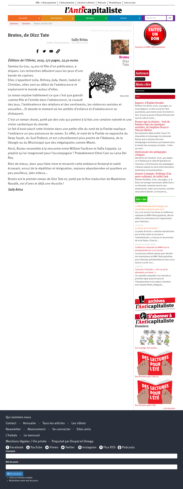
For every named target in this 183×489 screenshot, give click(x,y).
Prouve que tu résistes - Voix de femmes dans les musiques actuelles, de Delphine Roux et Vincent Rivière (152, 126)
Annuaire (29, 423)
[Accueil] (91, 10)
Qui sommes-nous (18, 417)
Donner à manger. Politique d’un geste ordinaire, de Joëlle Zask (153, 175)
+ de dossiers (169, 409)
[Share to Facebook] (37, 51)
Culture (117, 19)
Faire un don (130, 3)
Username (10, 451)
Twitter (69, 447)
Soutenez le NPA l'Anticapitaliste (150, 47)
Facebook (16, 447)
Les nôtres (78, 423)
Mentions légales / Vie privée (26, 441)
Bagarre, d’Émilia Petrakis (149, 102)
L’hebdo (11, 435)
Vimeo (53, 447)
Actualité (17, 19)
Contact (11, 423)
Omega (88, 441)
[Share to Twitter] (44, 51)
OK (170, 18)
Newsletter (13, 429)
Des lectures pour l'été (145, 405)
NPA (137, 203)
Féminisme (139, 91)
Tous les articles (53, 423)
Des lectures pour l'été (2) (147, 377)
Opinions (84, 19)
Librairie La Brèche (86, 3)
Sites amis (83, 429)
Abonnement (36, 429)
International (51, 19)
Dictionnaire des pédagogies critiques (151, 153)
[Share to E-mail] (51, 51)
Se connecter (61, 429)
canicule (139, 267)
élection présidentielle (145, 245)
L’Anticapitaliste (66, 3)
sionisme (139, 225)
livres (137, 97)
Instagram (89, 447)
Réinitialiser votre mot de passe (23, 481)
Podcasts (102, 3)
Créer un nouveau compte (20, 478)
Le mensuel (32, 435)
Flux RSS (110, 447)
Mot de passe (12, 462)
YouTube (36, 447)
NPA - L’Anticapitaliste (46, 3)
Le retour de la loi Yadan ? (146, 228)
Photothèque (115, 3)
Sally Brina (140, 79)
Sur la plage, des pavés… (146, 348)
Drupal (74, 441)
